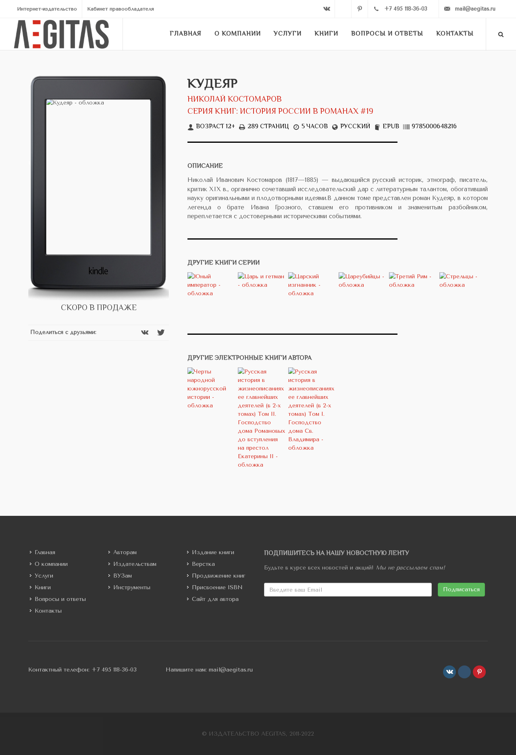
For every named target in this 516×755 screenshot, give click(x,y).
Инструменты (131, 587)
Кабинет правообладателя (120, 9)
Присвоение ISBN (217, 587)
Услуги (44, 575)
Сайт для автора (215, 599)
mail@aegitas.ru (231, 669)
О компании (51, 564)
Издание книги (213, 552)
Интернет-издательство (47, 9)
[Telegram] (343, 9)
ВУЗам (122, 575)
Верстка (203, 564)
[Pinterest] (360, 9)
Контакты (48, 610)
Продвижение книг (219, 575)
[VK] (326, 9)
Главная (45, 552)
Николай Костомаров (234, 100)
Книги (43, 587)
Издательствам (134, 564)
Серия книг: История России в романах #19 (280, 112)
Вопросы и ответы (60, 599)
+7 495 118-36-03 (114, 669)
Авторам (125, 552)
